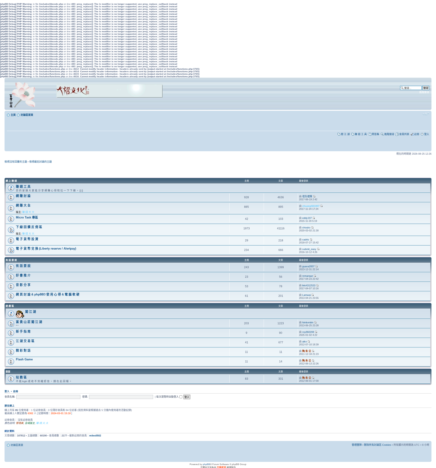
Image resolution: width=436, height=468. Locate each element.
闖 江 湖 (345, 134)
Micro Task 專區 (27, 217)
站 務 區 (21, 377)
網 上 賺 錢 (11, 181)
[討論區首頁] (23, 94)
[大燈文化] (103, 104)
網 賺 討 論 (23, 196)
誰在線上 (10, 405)
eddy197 (307, 218)
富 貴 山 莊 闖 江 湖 (29, 322)
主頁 (13, 115)
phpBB (206, 464)
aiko (304, 341)
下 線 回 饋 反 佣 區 (29, 227)
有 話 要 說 (11, 260)
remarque (307, 276)
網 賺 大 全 (23, 205)
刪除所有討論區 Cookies (377, 444)
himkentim (307, 322)
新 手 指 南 (23, 331)
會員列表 (404, 134)
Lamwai (306, 295)
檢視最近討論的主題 (40, 161)
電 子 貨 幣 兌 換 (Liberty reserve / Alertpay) (46, 248)
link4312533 (308, 285)
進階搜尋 (424, 92)
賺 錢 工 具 (361, 134)
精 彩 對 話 (23, 350)
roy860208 (308, 332)
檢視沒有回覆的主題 (16, 161)
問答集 (375, 134)
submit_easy (309, 249)
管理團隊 (357, 444)
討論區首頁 (27, 115)
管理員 (19, 423)
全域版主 (30, 423)
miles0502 (95, 435)
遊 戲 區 (10, 306)
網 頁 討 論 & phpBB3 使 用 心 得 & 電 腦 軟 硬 (47, 294)
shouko (306, 227)
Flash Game (24, 359)
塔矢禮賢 (307, 196)
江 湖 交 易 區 (25, 341)
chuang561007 (311, 206)
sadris (305, 239)
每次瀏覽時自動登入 (167, 396)
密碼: (85, 396)
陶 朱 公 (306, 351)
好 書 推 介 (23, 275)
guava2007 (308, 266)
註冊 (416, 134)
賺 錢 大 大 (28, 212)
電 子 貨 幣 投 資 (27, 239)
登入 (426, 134)
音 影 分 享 (23, 285)
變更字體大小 (426, 114)
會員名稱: (10, 396)
